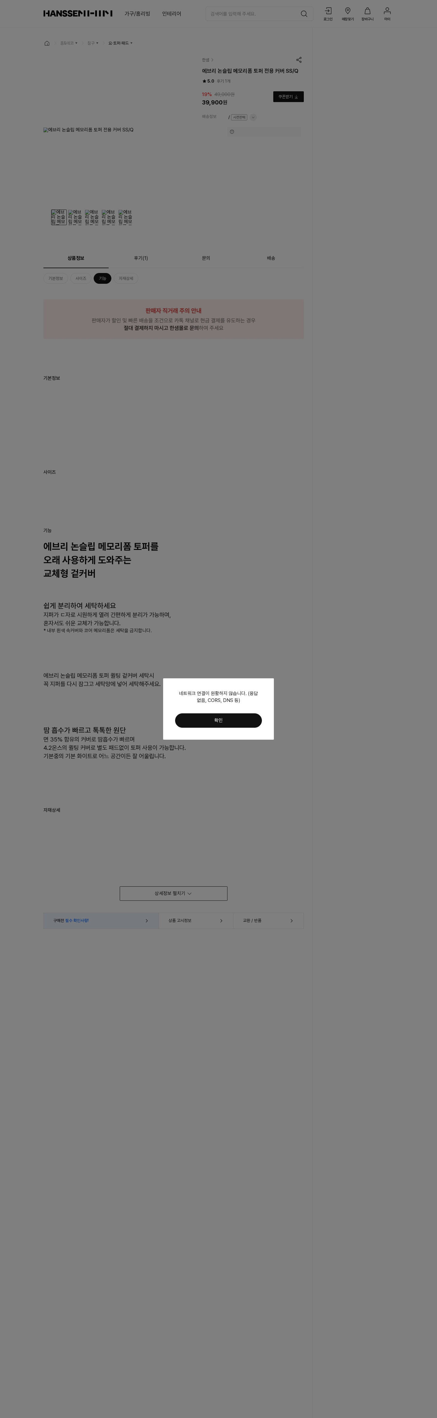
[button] (218, 720)
